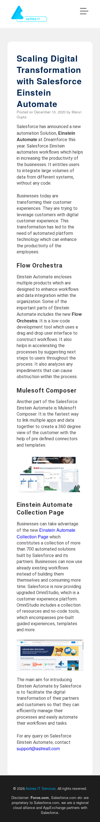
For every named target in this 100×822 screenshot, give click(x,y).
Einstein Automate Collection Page (46, 533)
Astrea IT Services (41, 788)
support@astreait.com (38, 748)
